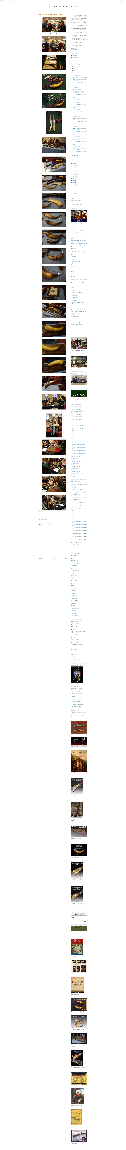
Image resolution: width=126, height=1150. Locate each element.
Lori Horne (75, 113)
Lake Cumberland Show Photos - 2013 (78, 492)
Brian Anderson (74, 246)
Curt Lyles (73, 636)
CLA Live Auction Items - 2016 (77, 411)
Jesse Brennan (74, 649)
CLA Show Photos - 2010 (76, 458)
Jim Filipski (73, 582)
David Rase (73, 254)
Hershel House (74, 264)
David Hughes (74, 253)
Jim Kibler (73, 274)
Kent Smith (73, 657)
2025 (74, 57)
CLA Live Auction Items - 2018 (77, 414)
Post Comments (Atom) (48, 561)
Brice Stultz (73, 628)
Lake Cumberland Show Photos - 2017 (78, 499)
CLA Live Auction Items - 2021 (77, 419)
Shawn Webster (74, 297)
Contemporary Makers (63, 6)
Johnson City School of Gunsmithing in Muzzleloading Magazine (79, 280)
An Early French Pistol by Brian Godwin (79, 243)
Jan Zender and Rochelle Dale (77, 577)
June (75, 70)
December (76, 59)
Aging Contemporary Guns (76, 236)
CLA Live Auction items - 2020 (77, 417)
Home (54, 558)
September (76, 64)
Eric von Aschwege (75, 570)
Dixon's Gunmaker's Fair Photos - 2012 (78, 479)
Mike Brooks (73, 597)
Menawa (72, 287)
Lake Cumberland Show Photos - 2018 (78, 501)
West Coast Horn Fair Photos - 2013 (78, 546)
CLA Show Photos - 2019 (76, 473)
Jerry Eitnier (73, 578)
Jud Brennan (73, 652)
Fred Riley (73, 259)
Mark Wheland (74, 593)
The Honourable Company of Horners (78, 715)
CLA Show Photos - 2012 (76, 461)
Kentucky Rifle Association (76, 714)
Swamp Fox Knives (75, 608)
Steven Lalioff (74, 607)
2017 (74, 176)
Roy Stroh (73, 605)
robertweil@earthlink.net (76, 204)
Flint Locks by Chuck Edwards (77, 642)
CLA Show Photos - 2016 (76, 468)
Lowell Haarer (74, 588)
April (75, 155)
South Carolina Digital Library (77, 699)
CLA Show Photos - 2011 (76, 459)
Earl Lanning (73, 256)
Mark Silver (73, 592)
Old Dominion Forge (75, 602)
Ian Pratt (72, 266)
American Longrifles (75, 621)
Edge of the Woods (74, 639)
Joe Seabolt (73, 276)
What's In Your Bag (75, 316)
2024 (74, 163)
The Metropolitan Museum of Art (77, 704)
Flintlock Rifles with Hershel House (78, 322)
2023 (74, 165)
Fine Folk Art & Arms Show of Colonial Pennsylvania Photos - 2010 (79, 485)
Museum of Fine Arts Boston (76, 693)
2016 (74, 178)
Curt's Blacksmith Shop (75, 567)
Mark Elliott (73, 590)
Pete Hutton (73, 290)
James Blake (73, 269)
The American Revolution (76, 701)
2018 (74, 174)
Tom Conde (73, 300)
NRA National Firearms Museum (77, 698)
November (76, 61)
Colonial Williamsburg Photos (77, 478)
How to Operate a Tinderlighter (77, 324)
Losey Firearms (74, 587)
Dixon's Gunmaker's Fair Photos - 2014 (78, 481)
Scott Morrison (74, 295)
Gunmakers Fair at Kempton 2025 (80, 77)
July (75, 68)
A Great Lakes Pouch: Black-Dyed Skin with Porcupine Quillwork (78, 231)
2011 (74, 188)
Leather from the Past (75, 659)
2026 (74, 55)
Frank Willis (73, 572)
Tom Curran (73, 613)
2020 (74, 171)
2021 (74, 169)
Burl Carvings (74, 629)
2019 (74, 172)
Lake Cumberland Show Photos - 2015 (78, 496)
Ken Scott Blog (74, 654)
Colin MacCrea (74, 634)
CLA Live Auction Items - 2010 (77, 403)
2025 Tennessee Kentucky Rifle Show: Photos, (79, 118)
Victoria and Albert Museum (76, 706)
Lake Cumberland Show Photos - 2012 (78, 491)
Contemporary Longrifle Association (78, 712)
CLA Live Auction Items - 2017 (77, 412)
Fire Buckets (73, 641)
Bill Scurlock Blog (74, 624)
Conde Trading (74, 565)
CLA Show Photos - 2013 (76, 463)
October (75, 62)
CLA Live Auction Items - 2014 (77, 407)
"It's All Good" (74, 229)
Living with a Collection (76, 313)
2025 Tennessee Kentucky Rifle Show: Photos (79, 74)
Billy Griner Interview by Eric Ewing (78, 245)
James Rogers (73, 271)
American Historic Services (76, 553)
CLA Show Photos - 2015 (76, 466)
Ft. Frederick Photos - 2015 (76, 489)
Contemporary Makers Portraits (77, 309)
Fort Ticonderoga (74, 487)
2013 (74, 184)
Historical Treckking (75, 646)
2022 (74, 167)
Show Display (73, 314)
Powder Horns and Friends (76, 661)
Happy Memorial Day (77, 89)
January (75, 161)
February (75, 159)
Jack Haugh (73, 268)
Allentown (73, 238)
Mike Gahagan (74, 598)
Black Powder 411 (74, 560)
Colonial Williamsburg (75, 691)
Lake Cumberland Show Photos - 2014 (78, 494)
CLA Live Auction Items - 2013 (77, 406)
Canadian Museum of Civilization (78, 689)
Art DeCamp (73, 555)
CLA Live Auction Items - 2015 (77, 409)
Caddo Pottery (74, 562)
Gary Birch (73, 263)
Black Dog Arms (74, 626)
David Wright (73, 568)
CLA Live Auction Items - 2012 (77, 404)
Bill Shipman (73, 557)
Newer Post (41, 558)
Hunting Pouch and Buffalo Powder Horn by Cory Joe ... (79, 91)
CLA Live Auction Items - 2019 (77, 416)
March (75, 157)
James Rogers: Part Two (75, 273)
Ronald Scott (73, 603)
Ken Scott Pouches (74, 656)
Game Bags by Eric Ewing (76, 261)
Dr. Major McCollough (77, 111)
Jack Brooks (73, 573)
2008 (74, 193)
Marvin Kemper (74, 595)
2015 (74, 180)
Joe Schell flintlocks (75, 651)
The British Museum (75, 703)
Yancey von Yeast (74, 615)
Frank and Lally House (75, 258)
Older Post (67, 558)
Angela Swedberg (74, 623)
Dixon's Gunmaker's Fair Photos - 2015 (78, 483)
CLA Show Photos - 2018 (76, 471)
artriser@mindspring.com (76, 200)
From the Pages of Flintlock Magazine (78, 311)
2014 (74, 182)
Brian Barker (73, 248)
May (75, 72)
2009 (74, 191)
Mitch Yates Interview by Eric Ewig (78, 289)
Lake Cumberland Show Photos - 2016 (78, 497)
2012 (74, 186)
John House (73, 278)
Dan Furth (73, 637)
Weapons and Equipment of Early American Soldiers (77, 302)
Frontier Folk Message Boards (77, 644)
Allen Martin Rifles (75, 552)
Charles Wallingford (75, 563)
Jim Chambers (74, 580)
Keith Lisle (73, 585)
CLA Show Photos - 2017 (76, 470)
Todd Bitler (73, 611)
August (75, 66)
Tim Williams (73, 610)
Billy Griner (73, 558)
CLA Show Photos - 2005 (76, 456)
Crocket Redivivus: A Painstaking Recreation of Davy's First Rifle (78, 250)
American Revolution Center (76, 688)
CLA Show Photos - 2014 (76, 464)
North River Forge (74, 600)
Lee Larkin (73, 285)
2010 (74, 190)
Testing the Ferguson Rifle (76, 299)
